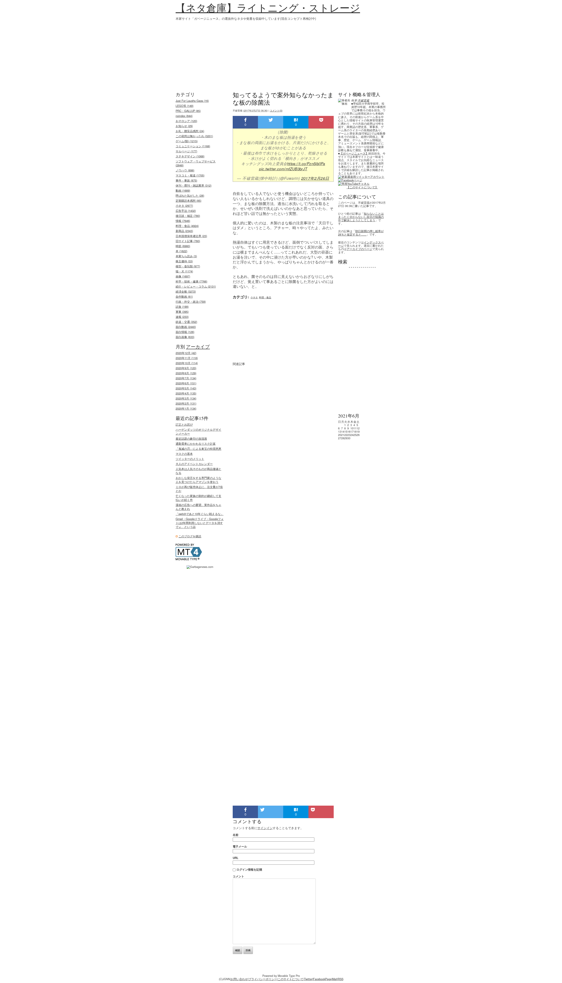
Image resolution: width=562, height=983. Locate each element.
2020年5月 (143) (186, 388)
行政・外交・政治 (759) (191, 302)
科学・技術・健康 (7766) (191, 281)
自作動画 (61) (184, 297)
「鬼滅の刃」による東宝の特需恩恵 (198, 449)
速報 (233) (182, 317)
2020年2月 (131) (186, 403)
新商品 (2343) (184, 231)
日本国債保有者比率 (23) (191, 236)
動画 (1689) (183, 191)
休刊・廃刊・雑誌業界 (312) (193, 185)
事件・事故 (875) (186, 180)
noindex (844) (184, 116)
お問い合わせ (239, 979)
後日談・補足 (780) (188, 216)
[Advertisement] (281, 54)
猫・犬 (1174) (184, 271)
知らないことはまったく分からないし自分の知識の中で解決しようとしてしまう (361, 217)
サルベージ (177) (186, 151)
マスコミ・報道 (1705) (190, 175)
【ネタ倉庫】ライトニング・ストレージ (268, 7)
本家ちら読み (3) (186, 256)
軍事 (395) (182, 312)
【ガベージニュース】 (354, 153)
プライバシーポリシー (263, 979)
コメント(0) (276, 110)
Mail (334, 979)
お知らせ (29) (184, 126)
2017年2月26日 (315, 178)
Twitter (308, 979)
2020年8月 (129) (186, 373)
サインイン (265, 828)
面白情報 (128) (185, 332)
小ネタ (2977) (184, 206)
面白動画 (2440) (186, 327)
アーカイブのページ (359, 249)
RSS (340, 979)
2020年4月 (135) (186, 393)
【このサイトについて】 (362, 187)
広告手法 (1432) (186, 211)
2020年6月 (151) (186, 383)
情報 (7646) (183, 221)
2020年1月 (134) (186, 408)
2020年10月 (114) (187, 363)
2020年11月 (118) (187, 358)
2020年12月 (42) (186, 353)
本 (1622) (181, 251)
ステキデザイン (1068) (190, 156)
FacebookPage (322, 979)
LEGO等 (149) (184, 106)
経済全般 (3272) (186, 291)
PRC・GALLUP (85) (188, 111)
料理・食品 (265, 297)
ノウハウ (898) (185, 170)
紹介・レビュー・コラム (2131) (196, 286)
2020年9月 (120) (186, 368)
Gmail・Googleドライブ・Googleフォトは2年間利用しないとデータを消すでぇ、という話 (200, 523)
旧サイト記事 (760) (188, 241)
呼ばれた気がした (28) (190, 196)
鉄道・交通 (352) (186, 322)
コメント (238, 876)
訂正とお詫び (184, 425)
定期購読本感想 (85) (188, 201)
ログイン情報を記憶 (249, 869)
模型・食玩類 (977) (188, 266)
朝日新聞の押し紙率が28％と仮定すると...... (361, 232)
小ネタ (254, 297)
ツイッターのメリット (190, 459)
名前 (235, 835)
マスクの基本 (184, 454)
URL (235, 858)
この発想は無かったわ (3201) (194, 136)
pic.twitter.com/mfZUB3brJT (283, 168)
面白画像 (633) (185, 337)
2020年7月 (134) (186, 378)
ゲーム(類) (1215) (187, 141)
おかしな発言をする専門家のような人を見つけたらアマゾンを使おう (198, 480)
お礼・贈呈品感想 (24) (190, 131)
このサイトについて (290, 979)
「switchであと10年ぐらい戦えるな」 (199, 514)
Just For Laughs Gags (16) (192, 101)
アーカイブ (198, 347)
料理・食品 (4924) (187, 226)
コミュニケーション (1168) (193, 146)
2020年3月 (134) (186, 398)
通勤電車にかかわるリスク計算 (196, 444)
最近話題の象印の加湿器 (191, 439)
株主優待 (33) (184, 261)
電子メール (240, 846)
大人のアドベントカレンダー (194, 464)
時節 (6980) (183, 246)
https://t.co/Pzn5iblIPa (306, 163)
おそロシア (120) (186, 121)
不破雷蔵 (363, 100)
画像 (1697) (183, 276)
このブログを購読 (189, 536)
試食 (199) (182, 307)
